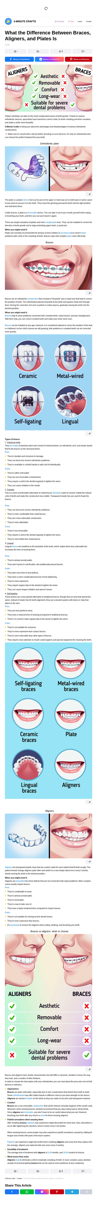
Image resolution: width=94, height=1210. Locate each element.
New (72, 21)
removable (32, 213)
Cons (7, 469)
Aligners (8, 867)
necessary (14, 925)
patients (31, 1123)
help (17, 1160)
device (26, 200)
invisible (28, 1098)
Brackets (57, 493)
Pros (7, 506)
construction (33, 299)
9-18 (50, 1152)
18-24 (65, 1152)
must (43, 1115)
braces (15, 546)
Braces (8, 316)
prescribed (20, 881)
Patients (10, 1142)
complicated (51, 222)
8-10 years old (65, 233)
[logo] (20, 21)
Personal (60, 21)
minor (83, 233)
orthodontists (18, 1095)
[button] (15, 51)
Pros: (7, 452)
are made (14, 446)
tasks (69, 236)
